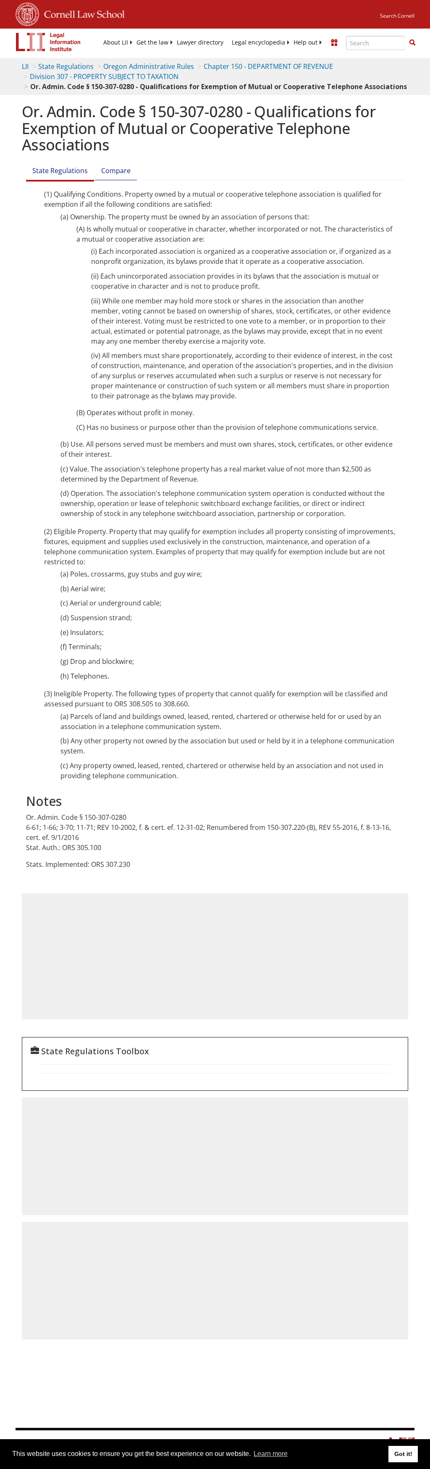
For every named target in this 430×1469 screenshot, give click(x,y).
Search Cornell (397, 15)
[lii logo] (48, 42)
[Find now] (412, 43)
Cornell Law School (82, 13)
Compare (116, 170)
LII (25, 66)
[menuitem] (115, 42)
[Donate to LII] (334, 42)
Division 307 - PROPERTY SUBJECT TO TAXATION (104, 76)
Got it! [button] (403, 1454)
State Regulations (66, 66)
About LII (115, 42)
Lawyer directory (200, 42)
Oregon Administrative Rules (148, 66)
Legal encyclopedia (258, 42)
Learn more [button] (271, 1453)
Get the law (152, 42)
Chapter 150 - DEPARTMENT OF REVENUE (268, 66)
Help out (305, 42)
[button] (412, 42)
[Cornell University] (27, 13)
